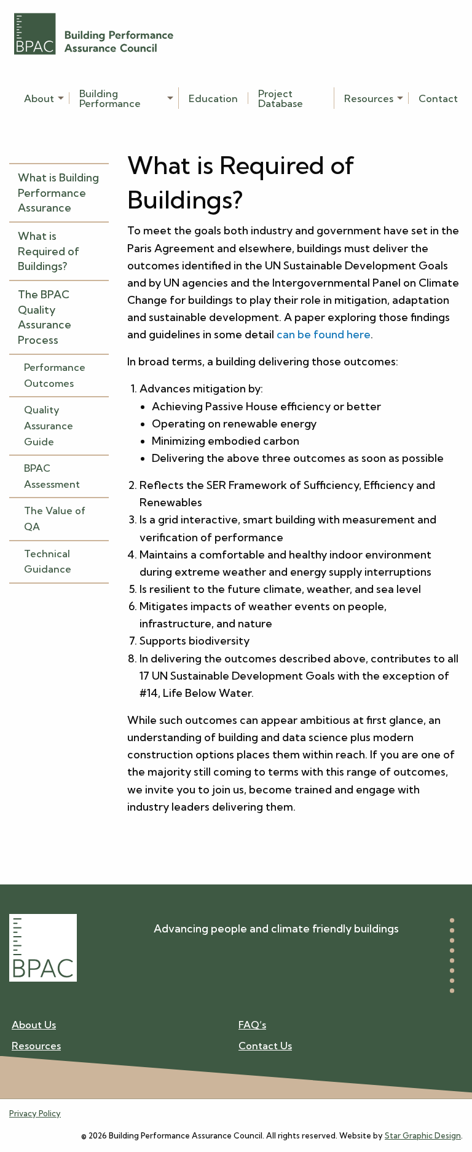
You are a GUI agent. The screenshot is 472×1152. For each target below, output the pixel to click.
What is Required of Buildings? (48, 250)
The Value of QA (54, 518)
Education (213, 98)
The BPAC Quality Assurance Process (44, 317)
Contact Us (265, 1045)
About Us (34, 1025)
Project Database (280, 98)
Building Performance (110, 98)
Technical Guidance (47, 561)
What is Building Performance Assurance (58, 192)
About (39, 98)
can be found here (324, 334)
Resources (368, 98)
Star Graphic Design (423, 1135)
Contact (438, 98)
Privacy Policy (35, 1113)
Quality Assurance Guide (48, 425)
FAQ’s (252, 1025)
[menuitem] (41, 98)
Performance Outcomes (54, 375)
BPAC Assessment (52, 476)
